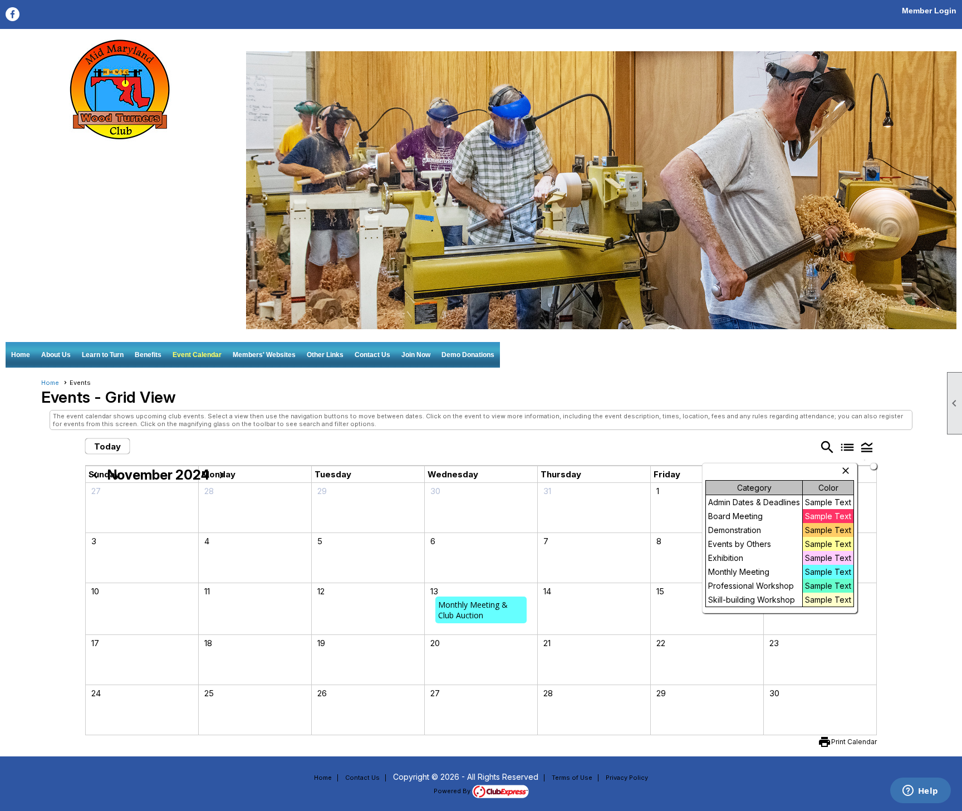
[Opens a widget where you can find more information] (920, 791)
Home (20, 355)
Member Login (929, 10)
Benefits (148, 355)
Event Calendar (197, 355)
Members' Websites (264, 355)
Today (107, 446)
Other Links (325, 355)
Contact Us (372, 355)
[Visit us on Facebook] (12, 14)
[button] (867, 447)
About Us (56, 355)
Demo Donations (467, 355)
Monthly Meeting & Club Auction (473, 610)
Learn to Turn (103, 355)
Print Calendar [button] (854, 741)
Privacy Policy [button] (627, 777)
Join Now (415, 355)
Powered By (453, 791)
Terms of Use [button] (572, 777)
